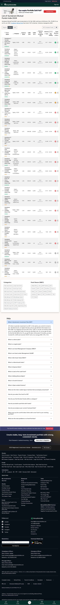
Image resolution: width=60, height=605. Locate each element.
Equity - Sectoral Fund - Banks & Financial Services (16, 162)
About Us (33, 531)
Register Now (49, 428)
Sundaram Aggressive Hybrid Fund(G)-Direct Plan (7, 199)
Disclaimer (40, 580)
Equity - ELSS (16, 42)
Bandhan (47, 288)
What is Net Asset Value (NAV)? (17, 358)
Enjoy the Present (25, 495)
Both (15, 27)
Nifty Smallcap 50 (8, 302)
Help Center (48, 1)
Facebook (7, 524)
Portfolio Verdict (45, 489)
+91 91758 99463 (11, 567)
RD (14, 472)
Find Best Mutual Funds (8, 464)
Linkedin (6, 522)
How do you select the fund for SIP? (18, 394)
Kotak (33, 291)
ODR (28, 583)
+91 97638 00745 (11, 557)
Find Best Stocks (6, 488)
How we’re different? (46, 497)
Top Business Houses (41, 455)
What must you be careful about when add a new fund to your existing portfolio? (28, 413)
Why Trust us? (44, 499)
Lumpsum (9, 472)
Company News (31, 455)
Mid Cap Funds (7, 288)
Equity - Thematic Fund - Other (16, 262)
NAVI (36, 297)
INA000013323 (36, 447)
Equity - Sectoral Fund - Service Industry (16, 52)
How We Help (24, 499)
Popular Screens (22, 455)
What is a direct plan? (14, 339)
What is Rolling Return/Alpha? (16, 376)
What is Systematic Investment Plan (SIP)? (20, 322)
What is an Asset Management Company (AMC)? (22, 348)
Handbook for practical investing (29, 482)
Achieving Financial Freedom (28, 497)
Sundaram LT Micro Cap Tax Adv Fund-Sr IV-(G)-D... (8, 111)
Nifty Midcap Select (18, 297)
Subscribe (54, 1)
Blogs (22, 480)
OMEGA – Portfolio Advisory (48, 507)
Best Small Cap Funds (41, 464)
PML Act (4, 583)
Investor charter (37, 583)
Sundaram (48, 294)
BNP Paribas (45, 285)
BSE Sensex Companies (8, 459)
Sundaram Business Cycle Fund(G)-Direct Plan (7, 271)
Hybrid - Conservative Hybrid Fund (16, 243)
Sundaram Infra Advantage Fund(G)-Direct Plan (7, 151)
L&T (37, 291)
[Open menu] (2, 4)
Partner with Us (35, 527)
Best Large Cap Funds (18, 466)
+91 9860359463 (35, 523)
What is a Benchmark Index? (16, 362)
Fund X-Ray (44, 484)
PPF (17, 472)
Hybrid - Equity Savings (16, 220)
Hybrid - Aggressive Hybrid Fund (16, 201)
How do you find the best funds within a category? (22, 399)
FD (5, 472)
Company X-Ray (45, 482)
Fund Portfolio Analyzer (29, 464)
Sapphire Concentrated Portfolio (49, 511)
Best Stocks (14, 455)
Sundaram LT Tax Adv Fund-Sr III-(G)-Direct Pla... (8, 41)
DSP (51, 285)
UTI (32, 297)
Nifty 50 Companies (28, 457)
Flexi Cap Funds (8, 285)
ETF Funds (23, 294)
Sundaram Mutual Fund (17, 23)
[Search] (29, 602)
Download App (7, 1)
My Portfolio (44, 486)
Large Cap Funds (18, 285)
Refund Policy (17, 580)
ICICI (42, 288)
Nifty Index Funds (29, 466)
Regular (5, 27)
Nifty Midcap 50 (8, 297)
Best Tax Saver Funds (40, 466)
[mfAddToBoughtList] (56, 27)
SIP (3, 472)
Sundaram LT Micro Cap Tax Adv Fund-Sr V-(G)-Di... (8, 91)
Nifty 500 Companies (40, 457)
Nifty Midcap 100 (8, 300)
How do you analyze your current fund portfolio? (22, 408)
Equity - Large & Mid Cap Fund (16, 62)
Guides (23, 486)
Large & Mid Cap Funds (19, 291)
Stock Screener (6, 455)
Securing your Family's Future (28, 493)
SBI (43, 294)
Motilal (45, 291)
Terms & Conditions (29, 580)
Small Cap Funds (17, 288)
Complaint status (6, 580)
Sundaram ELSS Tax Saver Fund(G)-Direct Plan (7, 180)
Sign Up (56, 4)
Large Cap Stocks (38, 459)
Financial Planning (25, 501)
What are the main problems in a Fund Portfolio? (22, 418)
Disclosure (48, 580)
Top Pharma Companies (49, 459)
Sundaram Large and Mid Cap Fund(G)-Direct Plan (7, 61)
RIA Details (47, 447)
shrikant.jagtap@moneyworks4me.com (14, 555)
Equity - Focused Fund (16, 191)
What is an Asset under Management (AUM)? (21, 353)
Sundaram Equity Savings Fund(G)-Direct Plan (7, 219)
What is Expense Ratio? (14, 367)
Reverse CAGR (26, 472)
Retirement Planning (26, 491)
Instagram (7, 529)
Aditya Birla (34, 285)
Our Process (34, 529)
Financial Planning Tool (46, 480)
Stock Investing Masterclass (28, 484)
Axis (40, 285)
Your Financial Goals (26, 489)
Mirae (40, 291)
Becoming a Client (45, 492)
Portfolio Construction (27, 503)
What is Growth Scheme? (15, 380)
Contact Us (34, 534)
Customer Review (45, 501)
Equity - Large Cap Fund (15, 83)
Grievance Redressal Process (16, 583)
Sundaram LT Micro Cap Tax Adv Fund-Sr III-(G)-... (8, 140)
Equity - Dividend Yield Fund (15, 73)
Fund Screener (18, 464)
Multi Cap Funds (8, 291)
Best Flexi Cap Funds (7, 466)
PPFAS (49, 291)
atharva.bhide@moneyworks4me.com (14, 564)
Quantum (34, 294)
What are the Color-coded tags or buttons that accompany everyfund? (28, 390)
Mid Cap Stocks (28, 459)
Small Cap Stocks (19, 459)
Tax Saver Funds (8, 294)
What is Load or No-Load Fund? (17, 371)
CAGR (20, 472)
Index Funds (17, 294)
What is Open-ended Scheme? (17, 385)
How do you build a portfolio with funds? (19, 403)
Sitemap (23, 505)
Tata (53, 294)
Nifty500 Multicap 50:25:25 (10, 308)
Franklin (33, 288)
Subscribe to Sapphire (42, 440)
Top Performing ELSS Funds (9, 505)
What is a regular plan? (14, 344)
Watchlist (4, 480)
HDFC (38, 288)
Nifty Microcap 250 (8, 305)
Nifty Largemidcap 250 (20, 305)
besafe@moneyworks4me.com (38, 521)
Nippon (39, 294)
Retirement (33, 472)
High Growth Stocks (7, 457)
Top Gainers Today (17, 457)
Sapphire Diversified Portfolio (48, 509)
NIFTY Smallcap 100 (19, 302)
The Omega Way (45, 494)
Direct (10, 27)
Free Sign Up (15, 545)
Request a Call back (36, 525)
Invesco (53, 288)
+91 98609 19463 (40, 557)
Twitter (6, 532)
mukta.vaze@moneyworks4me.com (43, 555)
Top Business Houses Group (9, 492)
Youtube (6, 527)
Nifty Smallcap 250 (18, 300)
